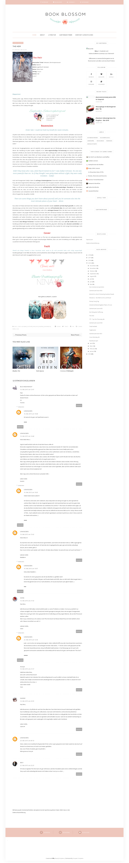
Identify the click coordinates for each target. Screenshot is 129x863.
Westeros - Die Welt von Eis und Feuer (100, 298)
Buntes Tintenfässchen (95, 179)
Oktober (92, 271)
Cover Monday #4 (94, 337)
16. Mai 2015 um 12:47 (27, 389)
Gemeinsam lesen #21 (95, 333)
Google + (111, 77)
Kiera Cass (16, 329)
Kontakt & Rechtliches (84, 35)
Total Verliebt (93, 326)
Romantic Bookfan (94, 183)
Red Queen (40, 371)
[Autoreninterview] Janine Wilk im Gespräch (106, 98)
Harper (39, 71)
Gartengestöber (65, 35)
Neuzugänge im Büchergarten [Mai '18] (106, 108)
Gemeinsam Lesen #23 (95, 308)
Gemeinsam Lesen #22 (95, 323)
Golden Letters (93, 161)
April (91, 343)
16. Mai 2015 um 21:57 (27, 669)
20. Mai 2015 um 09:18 (27, 740)
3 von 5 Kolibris (18, 43)
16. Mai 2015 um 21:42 (27, 601)
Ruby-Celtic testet (94, 168)
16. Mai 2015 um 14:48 (27, 436)
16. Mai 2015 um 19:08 (31, 414)
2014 (89, 354)
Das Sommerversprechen (96, 287)
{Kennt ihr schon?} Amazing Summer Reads (101, 294)
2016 (89, 260)
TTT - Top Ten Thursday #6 (96, 319)
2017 (89, 257)
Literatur (52, 35)
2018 (89, 255)
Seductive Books (93, 187)
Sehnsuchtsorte (92, 144)
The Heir (91, 316)
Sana (22, 598)
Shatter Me (16, 371)
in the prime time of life (96, 172)
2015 (89, 263)
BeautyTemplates (59, 858)
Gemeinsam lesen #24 (95, 290)
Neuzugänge (100, 140)
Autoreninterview (92, 137)
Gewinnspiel (90, 140)
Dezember (93, 266)
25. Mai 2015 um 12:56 (31, 640)
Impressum (89, 239)
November (93, 268)
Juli (90, 279)
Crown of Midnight (66, 371)
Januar (92, 351)
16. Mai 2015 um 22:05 (27, 701)
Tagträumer (92, 330)
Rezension (109, 140)
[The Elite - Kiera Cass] (47, 318)
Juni (91, 282)
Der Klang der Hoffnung (96, 312)
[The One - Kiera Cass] (60, 318)
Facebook (91, 77)
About (42, 35)
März (91, 346)
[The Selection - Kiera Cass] (35, 318)
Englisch (35, 326)
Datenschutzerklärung (92, 243)
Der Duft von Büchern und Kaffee (98, 157)
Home (34, 35)
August (92, 276)
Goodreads (101, 84)
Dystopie (29, 326)
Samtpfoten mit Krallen (95, 164)
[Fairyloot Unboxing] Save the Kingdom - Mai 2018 (105, 119)
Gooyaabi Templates (78, 858)
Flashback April (93, 341)
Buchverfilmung (105, 137)
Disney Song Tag (94, 301)
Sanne (22, 698)
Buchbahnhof (26, 387)
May (22, 762)
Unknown (17, 49)
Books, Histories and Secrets (97, 176)
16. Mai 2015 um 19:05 (31, 492)
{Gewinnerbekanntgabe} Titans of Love (100, 305)
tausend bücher (93, 191)
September (93, 274)
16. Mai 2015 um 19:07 (31, 568)
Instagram (91, 84)
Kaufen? (34, 76)
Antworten (79, 405)
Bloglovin (101, 77)
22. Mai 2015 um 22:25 (27, 765)
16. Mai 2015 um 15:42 (27, 534)
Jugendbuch (47, 326)
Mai (91, 284)
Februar (92, 349)
